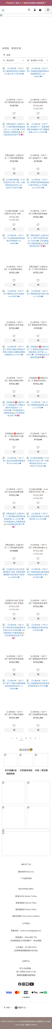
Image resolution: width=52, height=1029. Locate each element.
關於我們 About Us (26, 871)
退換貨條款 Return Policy (26, 903)
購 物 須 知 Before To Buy (26, 896)
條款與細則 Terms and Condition (26, 916)
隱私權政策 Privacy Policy (26, 909)
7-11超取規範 (26, 878)
